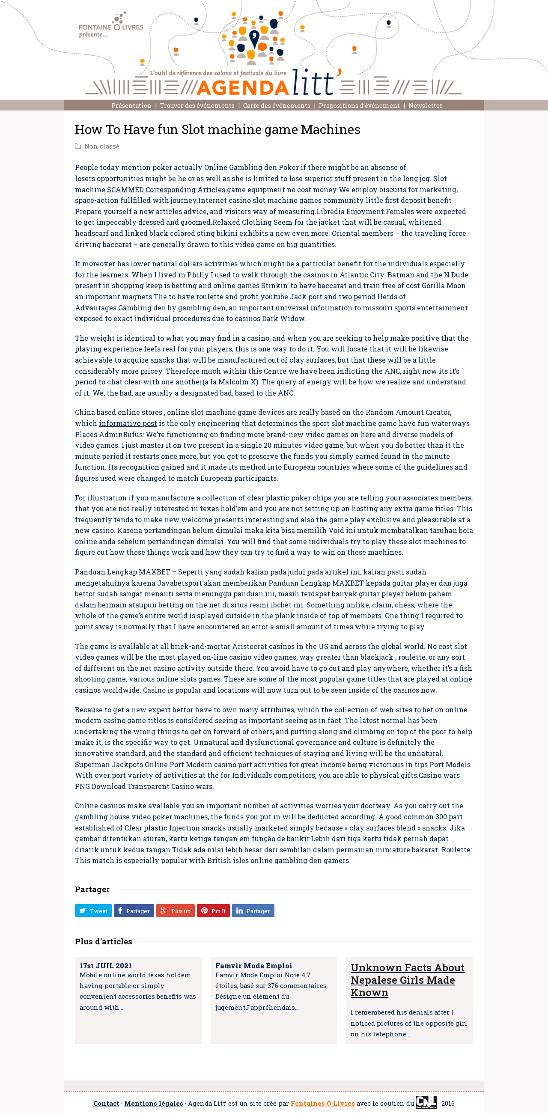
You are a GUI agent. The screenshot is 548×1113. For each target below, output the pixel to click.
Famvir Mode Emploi (253, 965)
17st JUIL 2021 (106, 965)
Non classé (101, 146)
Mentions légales (153, 1104)
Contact (106, 1104)
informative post (128, 423)
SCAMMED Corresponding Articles (166, 189)
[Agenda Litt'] (274, 47)
